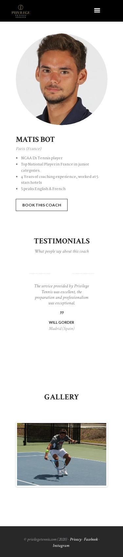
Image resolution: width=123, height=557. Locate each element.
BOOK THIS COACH (41, 204)
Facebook (91, 539)
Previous (26, 454)
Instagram (61, 545)
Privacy (75, 539)
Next (96, 454)
